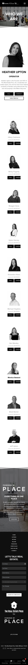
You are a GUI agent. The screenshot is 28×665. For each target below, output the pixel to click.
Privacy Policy (5, 663)
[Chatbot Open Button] (23, 660)
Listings (14, 537)
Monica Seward (14, 377)
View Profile (14, 98)
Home (14, 535)
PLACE (25, 646)
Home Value (14, 546)
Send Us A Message (14, 594)
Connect (14, 550)
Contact (19, 94)
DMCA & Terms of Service (15, 663)
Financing (14, 544)
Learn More (14, 519)
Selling (14, 541)
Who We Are (14, 548)
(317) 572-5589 (14, 634)
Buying (14, 539)
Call (8, 94)
